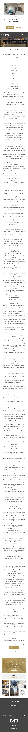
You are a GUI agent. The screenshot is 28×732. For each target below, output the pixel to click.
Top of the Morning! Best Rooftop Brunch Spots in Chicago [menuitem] (14, 199)
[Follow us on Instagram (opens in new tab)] (12, 701)
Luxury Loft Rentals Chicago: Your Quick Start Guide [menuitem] (14, 564)
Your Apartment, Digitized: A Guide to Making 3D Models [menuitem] (14, 299)
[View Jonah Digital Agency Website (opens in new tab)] (14, 725)
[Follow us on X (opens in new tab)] (15, 701)
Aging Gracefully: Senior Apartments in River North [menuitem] (14, 135)
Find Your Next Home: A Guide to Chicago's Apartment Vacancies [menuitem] (14, 402)
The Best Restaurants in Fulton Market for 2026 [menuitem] (14, 618)
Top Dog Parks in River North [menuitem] (14, 90)
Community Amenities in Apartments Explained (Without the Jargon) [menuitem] (14, 204)
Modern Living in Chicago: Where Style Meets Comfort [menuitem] (14, 141)
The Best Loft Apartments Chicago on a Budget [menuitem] (14, 456)
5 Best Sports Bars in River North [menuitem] (14, 88)
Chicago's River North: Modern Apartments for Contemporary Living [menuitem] (14, 359)
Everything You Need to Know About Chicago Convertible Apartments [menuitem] (14, 559)
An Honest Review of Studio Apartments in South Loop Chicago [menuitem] (14, 616)
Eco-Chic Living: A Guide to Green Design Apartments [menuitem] (14, 426)
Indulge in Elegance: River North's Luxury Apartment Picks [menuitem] (14, 110)
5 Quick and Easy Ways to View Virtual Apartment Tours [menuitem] (14, 340)
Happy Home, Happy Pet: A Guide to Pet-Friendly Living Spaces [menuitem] (14, 492)
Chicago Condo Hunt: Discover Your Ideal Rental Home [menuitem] (14, 446)
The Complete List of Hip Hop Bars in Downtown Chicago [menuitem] (14, 626)
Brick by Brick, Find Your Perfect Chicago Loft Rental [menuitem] (14, 237)
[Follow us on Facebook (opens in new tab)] (10, 701)
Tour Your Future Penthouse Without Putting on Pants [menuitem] (14, 469)
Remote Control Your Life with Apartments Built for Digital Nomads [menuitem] (14, 274)
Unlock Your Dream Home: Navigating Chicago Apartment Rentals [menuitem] (14, 349)
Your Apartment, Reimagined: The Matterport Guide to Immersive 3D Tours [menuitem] (14, 291)
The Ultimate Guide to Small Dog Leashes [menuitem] (14, 587)
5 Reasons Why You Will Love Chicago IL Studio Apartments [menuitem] (14, 479)
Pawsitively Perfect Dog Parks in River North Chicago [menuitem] (14, 207)
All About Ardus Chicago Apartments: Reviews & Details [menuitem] (14, 634)
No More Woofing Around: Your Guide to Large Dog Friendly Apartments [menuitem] (14, 335)
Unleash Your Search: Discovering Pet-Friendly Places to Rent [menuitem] (14, 188)
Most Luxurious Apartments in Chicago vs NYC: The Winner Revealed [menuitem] (14, 637)
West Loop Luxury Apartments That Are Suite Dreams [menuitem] (14, 523)
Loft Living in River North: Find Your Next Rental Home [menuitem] (14, 424)
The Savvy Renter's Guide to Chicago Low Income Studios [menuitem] (14, 543)
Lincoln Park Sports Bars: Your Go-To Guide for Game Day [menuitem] (14, 121)
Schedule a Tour (14, 666)
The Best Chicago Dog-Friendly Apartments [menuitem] (14, 573)
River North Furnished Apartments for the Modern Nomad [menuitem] (14, 477)
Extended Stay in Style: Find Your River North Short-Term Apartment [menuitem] (14, 407)
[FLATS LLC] (14, 720)
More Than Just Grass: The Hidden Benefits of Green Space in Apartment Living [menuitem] (14, 444)
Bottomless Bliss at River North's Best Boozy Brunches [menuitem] (14, 253)
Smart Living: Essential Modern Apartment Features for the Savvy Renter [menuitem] (14, 488)
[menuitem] (14, 65)
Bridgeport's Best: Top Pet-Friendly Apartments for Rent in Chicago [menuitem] (14, 232)
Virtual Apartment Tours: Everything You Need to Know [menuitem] (14, 311)
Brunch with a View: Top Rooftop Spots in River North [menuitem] (14, 114)
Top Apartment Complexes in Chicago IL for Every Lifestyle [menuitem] (14, 284)
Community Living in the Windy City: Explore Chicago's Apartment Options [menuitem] (14, 502)
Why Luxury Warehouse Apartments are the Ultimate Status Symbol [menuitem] (14, 485)
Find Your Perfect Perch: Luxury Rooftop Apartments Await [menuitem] (14, 305)
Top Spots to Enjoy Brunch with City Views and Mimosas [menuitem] (14, 243)
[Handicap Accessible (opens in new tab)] (16, 728)
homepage (21, 60)
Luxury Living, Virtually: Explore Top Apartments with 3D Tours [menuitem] (14, 516)
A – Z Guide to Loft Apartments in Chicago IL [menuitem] (14, 546)
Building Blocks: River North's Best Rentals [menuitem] (14, 146)
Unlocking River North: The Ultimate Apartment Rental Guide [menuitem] (14, 365)
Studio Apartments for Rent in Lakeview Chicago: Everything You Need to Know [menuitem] (14, 567)
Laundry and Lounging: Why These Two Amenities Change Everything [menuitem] (14, 459)
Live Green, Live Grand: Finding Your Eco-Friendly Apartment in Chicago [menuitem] (14, 449)
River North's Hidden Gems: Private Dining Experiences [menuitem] (14, 144)
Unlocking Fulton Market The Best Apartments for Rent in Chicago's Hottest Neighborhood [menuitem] (14, 529)
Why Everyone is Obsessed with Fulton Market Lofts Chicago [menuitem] (14, 538)
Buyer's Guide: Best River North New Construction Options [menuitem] (14, 600)
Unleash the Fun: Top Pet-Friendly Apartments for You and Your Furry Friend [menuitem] (14, 346)
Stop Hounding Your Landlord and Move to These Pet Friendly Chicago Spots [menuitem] (14, 513)
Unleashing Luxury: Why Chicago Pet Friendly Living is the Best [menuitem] (14, 472)
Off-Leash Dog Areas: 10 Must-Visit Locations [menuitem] (14, 581)
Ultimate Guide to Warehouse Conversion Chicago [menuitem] (14, 602)
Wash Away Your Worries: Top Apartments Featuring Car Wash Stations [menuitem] (14, 570)
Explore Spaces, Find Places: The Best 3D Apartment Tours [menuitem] (14, 313)
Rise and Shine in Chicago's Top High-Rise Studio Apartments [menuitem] (14, 160)
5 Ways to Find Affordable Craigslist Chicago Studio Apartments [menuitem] (14, 605)
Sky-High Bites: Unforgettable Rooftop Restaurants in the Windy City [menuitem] (14, 214)
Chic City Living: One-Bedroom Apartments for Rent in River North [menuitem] (14, 395)
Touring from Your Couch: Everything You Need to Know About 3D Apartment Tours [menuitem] (14, 294)
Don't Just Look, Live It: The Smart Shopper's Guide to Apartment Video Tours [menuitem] (14, 551)
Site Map (23, 715)
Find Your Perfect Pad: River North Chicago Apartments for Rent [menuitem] (14, 438)
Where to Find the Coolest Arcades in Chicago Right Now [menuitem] (14, 245)
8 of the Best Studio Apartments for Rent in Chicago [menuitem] (14, 125)
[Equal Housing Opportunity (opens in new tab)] (14, 728)
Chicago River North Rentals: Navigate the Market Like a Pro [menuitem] (14, 428)
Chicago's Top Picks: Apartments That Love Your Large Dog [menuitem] (14, 338)
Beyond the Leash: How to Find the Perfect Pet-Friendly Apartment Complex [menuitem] (14, 302)
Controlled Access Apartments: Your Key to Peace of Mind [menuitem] (14, 418)
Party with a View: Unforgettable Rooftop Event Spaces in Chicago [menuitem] (14, 210)
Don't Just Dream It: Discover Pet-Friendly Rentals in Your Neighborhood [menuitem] (14, 453)
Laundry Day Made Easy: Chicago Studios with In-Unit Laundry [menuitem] (14, 105)
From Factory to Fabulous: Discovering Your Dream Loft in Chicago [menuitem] (14, 533)
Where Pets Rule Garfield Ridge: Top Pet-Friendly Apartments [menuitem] (14, 280)
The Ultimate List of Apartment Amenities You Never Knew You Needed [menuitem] (14, 383)
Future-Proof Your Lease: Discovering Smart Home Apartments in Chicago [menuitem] (14, 505)
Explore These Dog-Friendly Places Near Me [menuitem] (14, 158)
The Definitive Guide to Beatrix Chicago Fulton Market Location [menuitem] (14, 641)
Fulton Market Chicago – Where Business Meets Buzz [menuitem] (14, 241)
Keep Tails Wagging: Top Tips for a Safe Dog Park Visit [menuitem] (14, 380)
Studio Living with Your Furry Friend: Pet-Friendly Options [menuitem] (14, 319)
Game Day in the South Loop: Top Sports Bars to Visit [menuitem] (14, 133)
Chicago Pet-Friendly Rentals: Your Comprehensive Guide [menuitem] (14, 327)
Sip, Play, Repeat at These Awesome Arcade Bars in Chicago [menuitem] (14, 216)
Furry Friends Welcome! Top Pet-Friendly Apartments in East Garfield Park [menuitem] (14, 256)
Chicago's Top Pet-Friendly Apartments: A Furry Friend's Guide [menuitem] (14, 130)
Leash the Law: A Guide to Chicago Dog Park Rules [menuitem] (14, 127)
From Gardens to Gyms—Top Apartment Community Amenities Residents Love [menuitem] (14, 250)
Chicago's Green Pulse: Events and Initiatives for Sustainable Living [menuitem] (14, 398)
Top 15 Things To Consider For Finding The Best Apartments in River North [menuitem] (14, 97)
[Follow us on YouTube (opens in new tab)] (18, 701)
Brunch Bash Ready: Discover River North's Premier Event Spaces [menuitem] (14, 308)
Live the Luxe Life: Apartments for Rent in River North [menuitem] (14, 404)
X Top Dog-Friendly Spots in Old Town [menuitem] (14, 556)
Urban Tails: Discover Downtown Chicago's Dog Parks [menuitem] (14, 148)
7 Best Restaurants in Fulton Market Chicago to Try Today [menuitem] (14, 629)
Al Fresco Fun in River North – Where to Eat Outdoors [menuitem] (14, 234)
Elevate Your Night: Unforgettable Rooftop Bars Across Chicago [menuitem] (14, 219)
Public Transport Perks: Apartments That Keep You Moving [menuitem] (14, 343)
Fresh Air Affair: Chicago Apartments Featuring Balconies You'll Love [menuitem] (14, 268)
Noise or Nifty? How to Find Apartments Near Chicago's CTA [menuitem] (14, 386)
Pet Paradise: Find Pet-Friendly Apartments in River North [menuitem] (14, 166)
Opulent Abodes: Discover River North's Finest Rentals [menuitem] (14, 536)
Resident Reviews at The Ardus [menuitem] (14, 297)
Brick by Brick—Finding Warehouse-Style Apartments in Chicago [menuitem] (14, 191)
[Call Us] (22, 34)
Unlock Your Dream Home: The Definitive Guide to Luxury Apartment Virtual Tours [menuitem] (14, 362)
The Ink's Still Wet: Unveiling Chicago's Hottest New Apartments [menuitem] (14, 374)
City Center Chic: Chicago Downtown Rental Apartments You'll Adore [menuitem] (14, 264)
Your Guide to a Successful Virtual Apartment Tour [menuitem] (14, 321)
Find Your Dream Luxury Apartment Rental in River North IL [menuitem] (14, 282)
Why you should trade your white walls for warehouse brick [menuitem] (14, 475)
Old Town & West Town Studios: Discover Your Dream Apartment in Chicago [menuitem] (14, 526)
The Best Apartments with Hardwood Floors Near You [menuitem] (14, 433)
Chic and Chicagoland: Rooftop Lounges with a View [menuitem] (14, 139)
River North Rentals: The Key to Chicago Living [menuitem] (14, 185)
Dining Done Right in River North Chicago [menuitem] (14, 224)
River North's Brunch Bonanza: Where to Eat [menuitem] (14, 137)
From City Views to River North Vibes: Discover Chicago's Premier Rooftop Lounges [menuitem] (14, 612)
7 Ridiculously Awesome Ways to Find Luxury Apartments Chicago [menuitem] (14, 368)
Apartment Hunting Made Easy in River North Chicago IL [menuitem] (14, 239)
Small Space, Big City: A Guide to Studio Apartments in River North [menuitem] (14, 377)
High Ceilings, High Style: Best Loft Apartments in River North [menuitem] (14, 271)
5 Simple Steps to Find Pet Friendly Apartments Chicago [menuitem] (14, 441)
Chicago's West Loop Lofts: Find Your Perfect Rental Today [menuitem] (14, 371)
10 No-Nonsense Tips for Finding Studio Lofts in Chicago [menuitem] (14, 644)
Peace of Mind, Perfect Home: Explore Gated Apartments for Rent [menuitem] (14, 520)
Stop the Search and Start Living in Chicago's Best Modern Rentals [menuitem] (14, 464)
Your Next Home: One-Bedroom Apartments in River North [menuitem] (14, 168)
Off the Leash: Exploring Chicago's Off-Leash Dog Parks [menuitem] (14, 201)
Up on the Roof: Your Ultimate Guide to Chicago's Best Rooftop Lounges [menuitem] (14, 576)
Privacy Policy (19, 715)
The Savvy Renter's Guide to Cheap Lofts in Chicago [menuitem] (14, 332)
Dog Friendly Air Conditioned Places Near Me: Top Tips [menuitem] (14, 585)
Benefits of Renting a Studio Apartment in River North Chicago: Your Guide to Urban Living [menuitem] (14, 93)
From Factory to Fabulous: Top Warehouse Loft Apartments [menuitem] (14, 495)
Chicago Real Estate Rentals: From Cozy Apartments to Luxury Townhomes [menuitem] (14, 163)
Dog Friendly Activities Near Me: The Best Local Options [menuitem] (14, 579)
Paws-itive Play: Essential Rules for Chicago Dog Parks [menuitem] (14, 416)
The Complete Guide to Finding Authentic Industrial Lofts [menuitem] (14, 621)
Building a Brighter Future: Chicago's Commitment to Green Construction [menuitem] (14, 389)
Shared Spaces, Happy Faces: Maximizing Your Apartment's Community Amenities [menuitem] (14, 509)
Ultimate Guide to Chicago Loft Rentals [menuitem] (14, 554)
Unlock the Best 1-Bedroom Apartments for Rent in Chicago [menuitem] (14, 392)
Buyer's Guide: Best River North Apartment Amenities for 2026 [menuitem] (14, 421)
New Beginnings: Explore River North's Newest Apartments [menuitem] (14, 154)
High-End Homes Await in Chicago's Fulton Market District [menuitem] (14, 247)
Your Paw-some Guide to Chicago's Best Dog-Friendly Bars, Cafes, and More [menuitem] (14, 411)
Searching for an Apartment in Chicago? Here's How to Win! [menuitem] (14, 435)
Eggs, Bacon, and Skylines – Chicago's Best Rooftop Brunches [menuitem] (14, 173)
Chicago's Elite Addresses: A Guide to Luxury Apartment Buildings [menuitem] (14, 353)
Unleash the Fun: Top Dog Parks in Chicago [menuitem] (14, 112)
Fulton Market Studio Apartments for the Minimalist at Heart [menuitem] (14, 548)
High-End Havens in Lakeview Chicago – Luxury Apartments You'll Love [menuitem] (14, 196)
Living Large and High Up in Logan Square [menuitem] (14, 461)
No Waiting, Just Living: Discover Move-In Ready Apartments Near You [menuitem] (14, 324)
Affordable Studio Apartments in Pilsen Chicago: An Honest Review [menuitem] (14, 632)
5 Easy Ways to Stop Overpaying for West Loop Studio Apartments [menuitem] (14, 624)
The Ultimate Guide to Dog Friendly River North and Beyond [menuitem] (14, 467)
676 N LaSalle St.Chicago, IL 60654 (14, 706)
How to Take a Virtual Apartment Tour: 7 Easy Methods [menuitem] (14, 561)
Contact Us (14, 669)
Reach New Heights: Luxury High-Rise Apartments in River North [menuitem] (14, 151)
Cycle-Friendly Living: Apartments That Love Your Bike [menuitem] (14, 193)
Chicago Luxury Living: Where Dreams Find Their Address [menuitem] (14, 414)
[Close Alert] (26, 1)
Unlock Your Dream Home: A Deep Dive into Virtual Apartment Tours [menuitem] (14, 179)
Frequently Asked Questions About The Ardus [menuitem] (14, 100)
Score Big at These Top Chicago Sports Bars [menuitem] (14, 102)
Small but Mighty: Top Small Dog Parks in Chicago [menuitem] (14, 222)
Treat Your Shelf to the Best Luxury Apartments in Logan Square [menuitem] (14, 595)
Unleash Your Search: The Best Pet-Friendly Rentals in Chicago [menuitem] (14, 330)
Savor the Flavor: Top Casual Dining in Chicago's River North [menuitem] (14, 123)
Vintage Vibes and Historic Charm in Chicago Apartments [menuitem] (14, 261)
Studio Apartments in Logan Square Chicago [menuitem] (14, 590)
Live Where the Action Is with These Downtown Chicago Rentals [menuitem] (14, 608)
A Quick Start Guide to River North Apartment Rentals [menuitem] (14, 430)
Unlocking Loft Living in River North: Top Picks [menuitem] (14, 108)
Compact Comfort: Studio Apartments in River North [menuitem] (14, 170)
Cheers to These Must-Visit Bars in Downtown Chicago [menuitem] (14, 259)
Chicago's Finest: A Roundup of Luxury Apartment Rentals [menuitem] (14, 116)
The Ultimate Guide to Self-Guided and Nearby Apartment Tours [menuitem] (14, 183)
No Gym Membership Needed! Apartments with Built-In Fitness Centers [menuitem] (14, 287)
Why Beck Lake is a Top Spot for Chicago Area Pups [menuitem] (14, 583)
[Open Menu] (25, 34)
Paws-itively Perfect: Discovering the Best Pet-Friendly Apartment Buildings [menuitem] (14, 541)
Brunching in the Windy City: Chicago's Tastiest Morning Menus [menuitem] (14, 277)
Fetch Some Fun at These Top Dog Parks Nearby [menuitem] (14, 229)
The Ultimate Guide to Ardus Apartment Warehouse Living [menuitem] (14, 598)
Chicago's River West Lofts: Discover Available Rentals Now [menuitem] (14, 356)
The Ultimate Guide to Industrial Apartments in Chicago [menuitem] (14, 482)
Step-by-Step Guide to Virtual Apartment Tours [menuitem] (14, 592)
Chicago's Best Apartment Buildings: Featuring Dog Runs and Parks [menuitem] (14, 316)
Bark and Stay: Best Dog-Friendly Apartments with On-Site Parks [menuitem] (14, 176)
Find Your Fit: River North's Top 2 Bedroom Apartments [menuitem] (14, 118)
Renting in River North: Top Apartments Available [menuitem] (14, 156)
